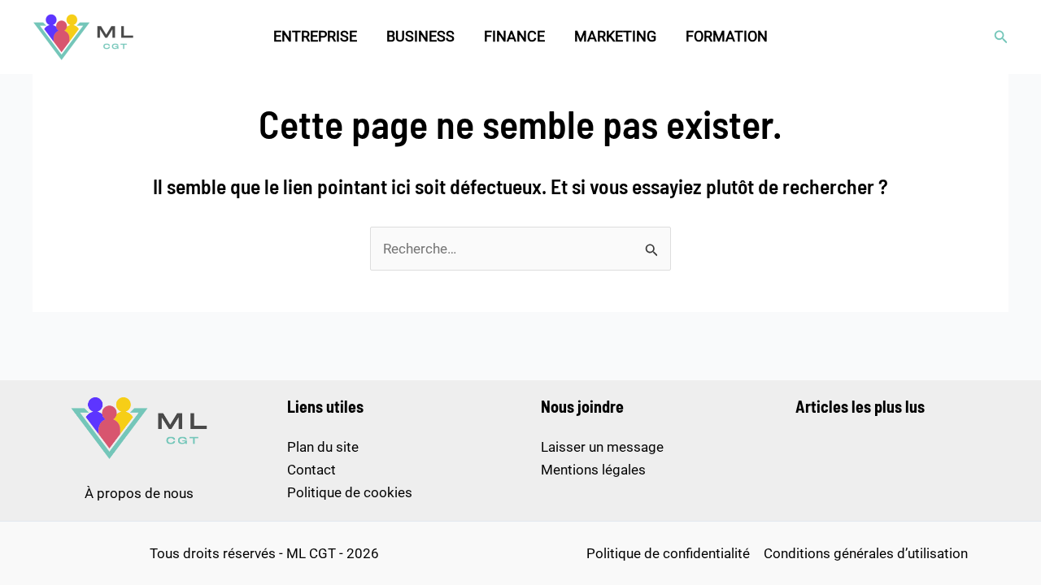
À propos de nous (139, 493)
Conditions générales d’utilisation (866, 553)
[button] (1001, 37)
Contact (311, 470)
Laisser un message (602, 447)
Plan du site (323, 447)
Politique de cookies (349, 492)
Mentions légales (593, 470)
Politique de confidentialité (668, 553)
